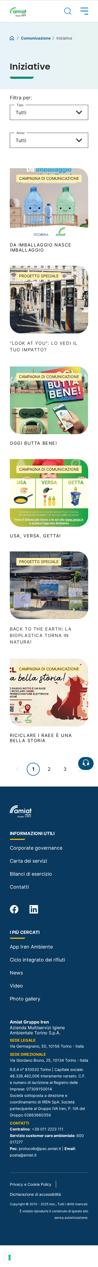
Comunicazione (36, 38)
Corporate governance (36, 848)
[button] (79, 11)
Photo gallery (25, 999)
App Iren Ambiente (31, 947)
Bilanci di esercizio (31, 874)
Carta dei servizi (28, 861)
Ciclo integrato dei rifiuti (37, 960)
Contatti (19, 887)
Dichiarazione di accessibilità (35, 1194)
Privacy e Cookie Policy (30, 1184)
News (16, 973)
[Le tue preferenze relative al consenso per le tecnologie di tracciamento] (9, 1257)
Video (16, 986)
